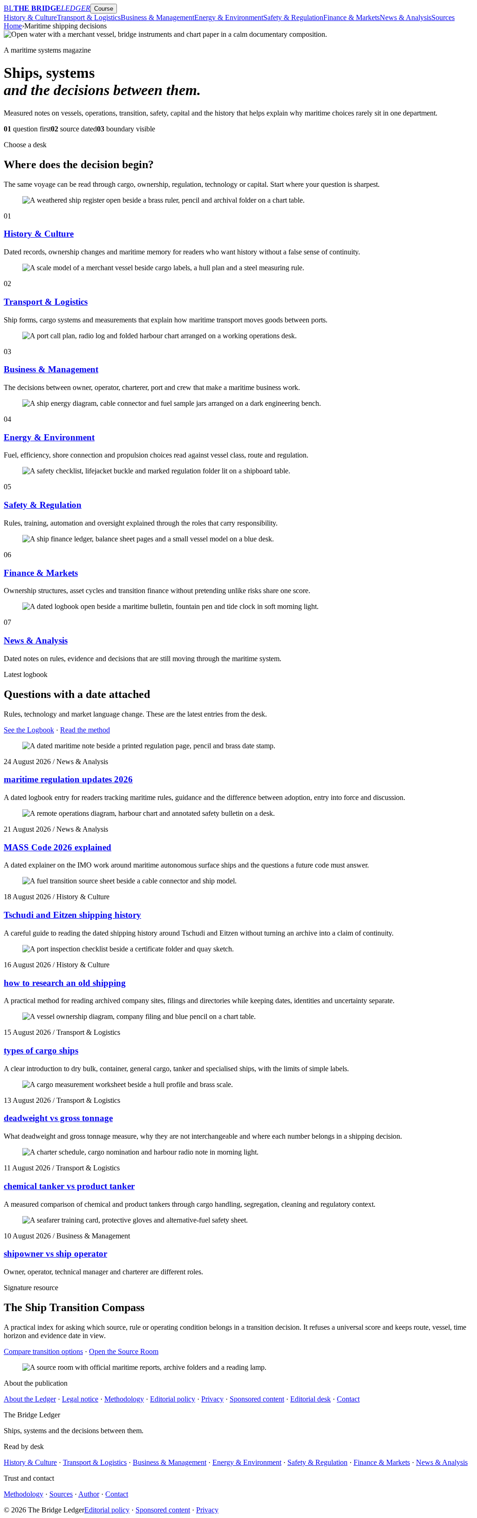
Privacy (212, 1399)
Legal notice (80, 1399)
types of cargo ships (41, 1050)
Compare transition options (43, 1351)
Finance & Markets (351, 17)
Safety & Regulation (293, 17)
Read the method (85, 730)
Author (88, 1494)
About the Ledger (30, 1399)
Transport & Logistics (89, 17)
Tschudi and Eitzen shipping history (72, 915)
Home (13, 26)
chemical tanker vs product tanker (69, 1186)
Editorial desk (310, 1399)
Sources (443, 17)
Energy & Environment (228, 17)
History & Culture (30, 17)
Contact (348, 1399)
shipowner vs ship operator (55, 1253)
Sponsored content (257, 1399)
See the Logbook (29, 730)
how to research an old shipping (65, 983)
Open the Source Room (123, 1351)
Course (103, 8)
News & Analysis (405, 17)
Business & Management (157, 17)
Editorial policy (172, 1399)
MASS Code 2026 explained (57, 847)
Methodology (124, 1399)
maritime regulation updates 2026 (68, 779)
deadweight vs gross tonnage (58, 1118)
